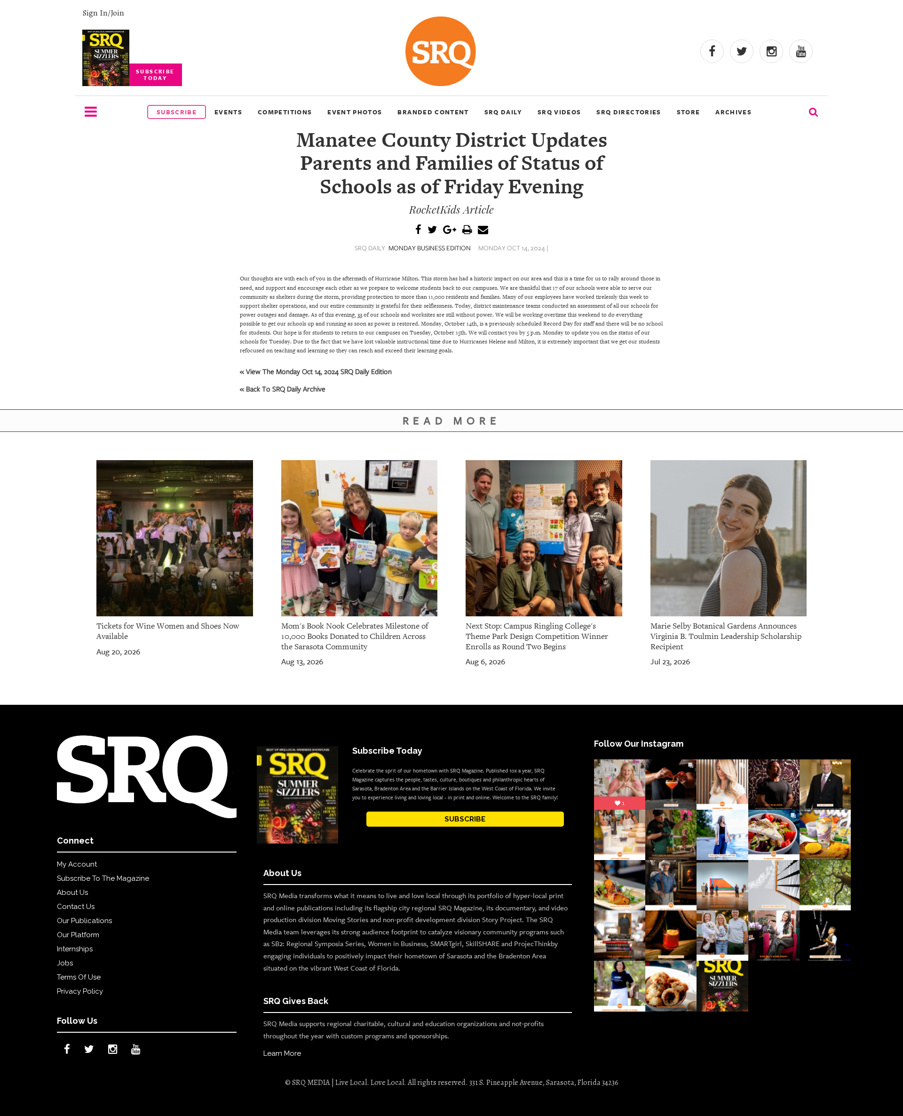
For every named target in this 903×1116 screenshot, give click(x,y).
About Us (72, 892)
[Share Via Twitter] (432, 230)
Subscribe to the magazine (103, 878)
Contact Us (76, 906)
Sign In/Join (103, 12)
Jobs (65, 963)
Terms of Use (79, 977)
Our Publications (84, 921)
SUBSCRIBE (464, 819)
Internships (75, 949)
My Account (77, 864)
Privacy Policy (80, 991)
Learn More (282, 1053)
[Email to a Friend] (483, 230)
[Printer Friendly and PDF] (467, 230)
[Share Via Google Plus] (449, 230)
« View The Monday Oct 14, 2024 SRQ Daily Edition (316, 371)
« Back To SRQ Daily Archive (282, 388)
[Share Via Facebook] (418, 230)
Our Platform (78, 935)
